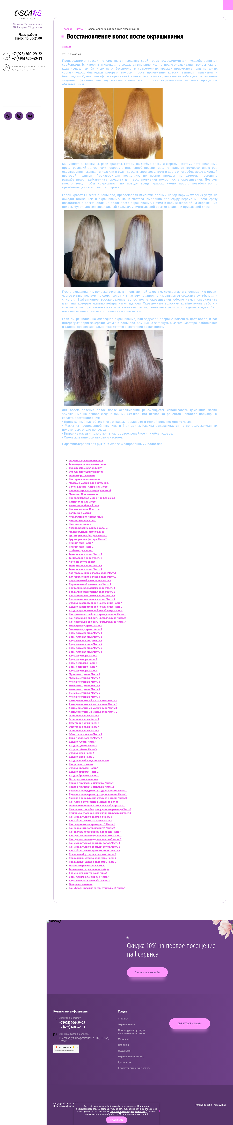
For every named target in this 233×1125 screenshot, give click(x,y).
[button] (228, 5)
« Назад (66, 46)
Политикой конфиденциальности (127, 1111)
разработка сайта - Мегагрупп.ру (210, 1105)
